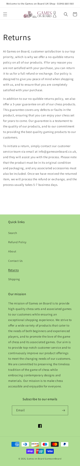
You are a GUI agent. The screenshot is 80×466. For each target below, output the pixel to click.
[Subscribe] (63, 410)
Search (12, 233)
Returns (13, 270)
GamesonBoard (53, 458)
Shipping (14, 279)
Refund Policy (17, 242)
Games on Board (36, 458)
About (12, 251)
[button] (5, 14)
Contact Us (15, 261)
